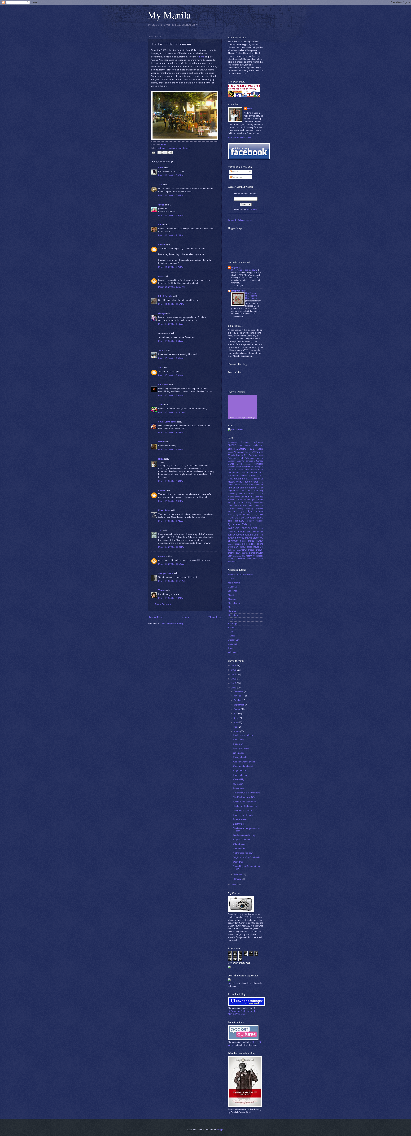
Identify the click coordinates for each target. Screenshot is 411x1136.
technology (237, 550)
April (236, 727)
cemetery (248, 464)
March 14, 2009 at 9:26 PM (171, 267)
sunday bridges (245, 547)
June (236, 718)
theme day (234, 552)
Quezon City (238, 524)
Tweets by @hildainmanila (240, 220)
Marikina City (235, 500)
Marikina (232, 611)
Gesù (230, 479)
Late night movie (241, 748)
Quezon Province (256, 525)
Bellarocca (249, 458)
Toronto (244, 553)
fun (229, 476)
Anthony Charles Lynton (244, 762)
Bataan (260, 455)
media (260, 499)
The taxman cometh (242, 810)
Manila (248, 496)
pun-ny (250, 521)
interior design (235, 487)
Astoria (230, 452)
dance (246, 470)
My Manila (169, 14)
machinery (232, 494)
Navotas (232, 619)
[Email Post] (153, 152)
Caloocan (232, 587)
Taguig (231, 648)
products (239, 520)
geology (260, 476)
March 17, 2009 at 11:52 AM (171, 564)
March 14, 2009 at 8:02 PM (171, 175)
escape (161, 556)
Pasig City (244, 518)
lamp (242, 490)
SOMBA (259, 541)
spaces (230, 544)
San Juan (251, 532)
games (244, 475)
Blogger (219, 1129)
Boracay (231, 461)
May (236, 722)
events (245, 472)
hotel (255, 481)
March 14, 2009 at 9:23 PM (171, 235)
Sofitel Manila (247, 541)
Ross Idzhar (164, 510)
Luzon (231, 578)
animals (232, 445)
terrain (244, 550)
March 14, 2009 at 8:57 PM (171, 215)
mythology (249, 508)
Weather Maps (249, 418)
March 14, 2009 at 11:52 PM (171, 304)
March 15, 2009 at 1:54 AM (171, 341)
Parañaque (233, 623)
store (245, 543)
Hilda (160, 459)
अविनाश (161, 205)
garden (252, 475)
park (261, 514)
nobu (160, 167)
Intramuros (249, 487)
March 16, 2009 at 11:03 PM (171, 547)
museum (242, 505)
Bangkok (253, 455)
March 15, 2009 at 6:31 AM (171, 395)
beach (240, 458)
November (239, 696)
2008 (233, 884)
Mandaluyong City (236, 497)
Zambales (232, 561)
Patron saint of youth (243, 815)
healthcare (258, 479)
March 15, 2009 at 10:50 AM (171, 412)
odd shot (258, 511)
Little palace (238, 753)
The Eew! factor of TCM (244, 797)
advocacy (258, 442)
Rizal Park (239, 531)
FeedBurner (251, 209)
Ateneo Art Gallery (243, 452)
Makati (231, 595)
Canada (259, 461)
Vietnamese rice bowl (243, 853)
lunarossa (163, 384)
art (159, 148)
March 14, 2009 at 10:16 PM (171, 287)
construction (247, 467)
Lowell (161, 245)
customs (239, 469)
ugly (230, 556)
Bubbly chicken (240, 775)
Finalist (231, 983)
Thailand (252, 550)
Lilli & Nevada (165, 296)
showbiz (248, 538)
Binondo (259, 458)
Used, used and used (243, 766)
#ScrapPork (232, 442)
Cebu (239, 464)
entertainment (234, 472)
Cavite (231, 464)
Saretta (161, 350)
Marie (161, 441)
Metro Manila (234, 583)
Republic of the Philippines (240, 574)
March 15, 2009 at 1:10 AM (171, 324)
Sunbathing (238, 739)
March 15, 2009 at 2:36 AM (171, 358)
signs (256, 537)
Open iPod (238, 862)
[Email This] (159, 152)
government (240, 478)
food (261, 472)
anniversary (245, 445)
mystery (240, 508)
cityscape (258, 464)
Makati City (244, 493)
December (239, 691)
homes (248, 481)
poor (230, 521)
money (248, 503)
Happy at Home (238, 291)
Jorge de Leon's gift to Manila (246, 857)
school (239, 534)
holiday (239, 481)
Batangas (232, 458)
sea (256, 534)
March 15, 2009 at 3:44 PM (171, 449)
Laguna (231, 490)
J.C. (160, 530)
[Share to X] (165, 152)
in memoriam (257, 485)
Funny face (238, 788)
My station (238, 784)
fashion (254, 472)
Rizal (230, 532)
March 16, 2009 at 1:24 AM (171, 521)
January (238, 879)
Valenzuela (233, 652)
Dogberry (235, 267)
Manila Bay (258, 497)
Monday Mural (235, 502)
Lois (160, 224)
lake (237, 491)
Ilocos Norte (234, 484)
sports (238, 544)
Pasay (231, 627)
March (237, 731)
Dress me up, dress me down (244, 270)
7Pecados (245, 442)
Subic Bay (233, 547)
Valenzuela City (239, 556)
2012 (233, 674)
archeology (258, 445)
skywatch (233, 540)
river (261, 529)
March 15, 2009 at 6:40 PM (171, 481)
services (239, 537)
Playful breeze (239, 770)
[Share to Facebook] (168, 152)
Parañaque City (249, 515)
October (238, 700)
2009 (233, 688)
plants (260, 517)
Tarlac (230, 550)
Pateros (231, 636)
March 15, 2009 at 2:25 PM (171, 432)
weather (231, 558)
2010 (233, 683)
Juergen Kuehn (165, 573)
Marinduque (249, 500)
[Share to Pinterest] (171, 152)
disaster (254, 470)
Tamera (162, 590)
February (238, 874)
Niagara (241, 512)
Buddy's (240, 461)
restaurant (172, 148)
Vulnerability (239, 779)
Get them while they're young (246, 793)
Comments (237, 177)
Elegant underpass (241, 839)
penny (161, 276)
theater (259, 549)
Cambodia (250, 461)
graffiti (250, 479)
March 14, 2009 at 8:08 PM (171, 195)
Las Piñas (232, 591)
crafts (230, 469)
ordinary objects (234, 515)
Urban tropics (239, 844)
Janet (161, 404)
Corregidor (258, 467)
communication (234, 467)
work (261, 558)
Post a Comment (163, 604)
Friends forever (240, 819)
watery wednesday (254, 556)
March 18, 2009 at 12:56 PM (171, 581)
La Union (259, 488)
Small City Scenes (167, 422)
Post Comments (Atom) (172, 623)
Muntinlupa (233, 615)
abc (160, 367)
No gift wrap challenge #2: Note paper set (252, 296)
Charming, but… (240, 848)
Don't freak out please (243, 735)
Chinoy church (239, 757)
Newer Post (155, 617)
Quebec (259, 521)
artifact (260, 449)
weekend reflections (247, 558)
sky (261, 537)
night (164, 148)
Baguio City (242, 455)
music (251, 505)
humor (261, 482)
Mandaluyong (234, 603)
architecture (237, 448)
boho (201, 57)
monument (232, 506)
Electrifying (238, 824)
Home (185, 617)
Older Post (215, 617)
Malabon (254, 494)
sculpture (248, 534)
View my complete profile (239, 137)
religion (233, 528)
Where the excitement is (244, 802)
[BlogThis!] (162, 152)
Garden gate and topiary (244, 835)
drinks (260, 469)
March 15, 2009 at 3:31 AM (171, 375)
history (231, 481)
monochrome (258, 503)
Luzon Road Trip (254, 490)
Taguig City (258, 547)
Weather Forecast (236, 418)
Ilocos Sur (245, 485)
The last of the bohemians (245, 806)
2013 (233, 670)
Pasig (230, 632)
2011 (233, 679)
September (239, 705)
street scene (184, 148)
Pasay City (233, 518)
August (237, 709)
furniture (236, 475)
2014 (233, 665)
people (252, 517)
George (162, 313)
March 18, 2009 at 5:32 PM (171, 598)
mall (261, 493)
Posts (235, 171)
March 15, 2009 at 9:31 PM (171, 501)
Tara (160, 184)
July (236, 713)
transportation (256, 552)
